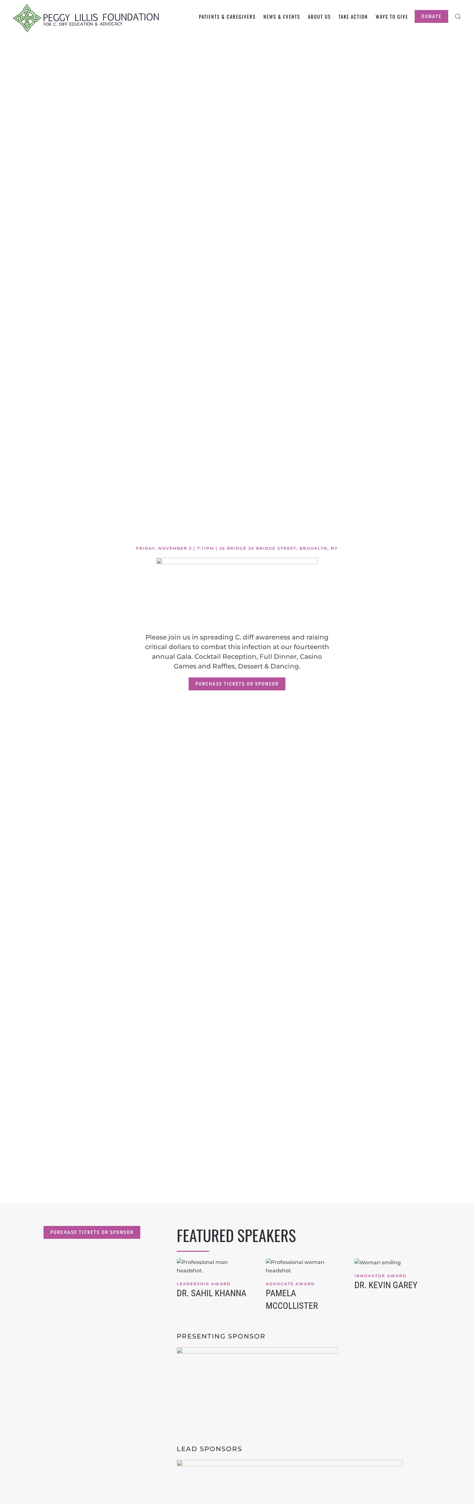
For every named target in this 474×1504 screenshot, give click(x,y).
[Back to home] (86, 16)
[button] (458, 16)
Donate (431, 16)
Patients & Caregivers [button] (227, 16)
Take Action (353, 16)
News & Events (281, 16)
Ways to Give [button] (392, 16)
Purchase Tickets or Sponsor (237, 684)
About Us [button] (319, 16)
